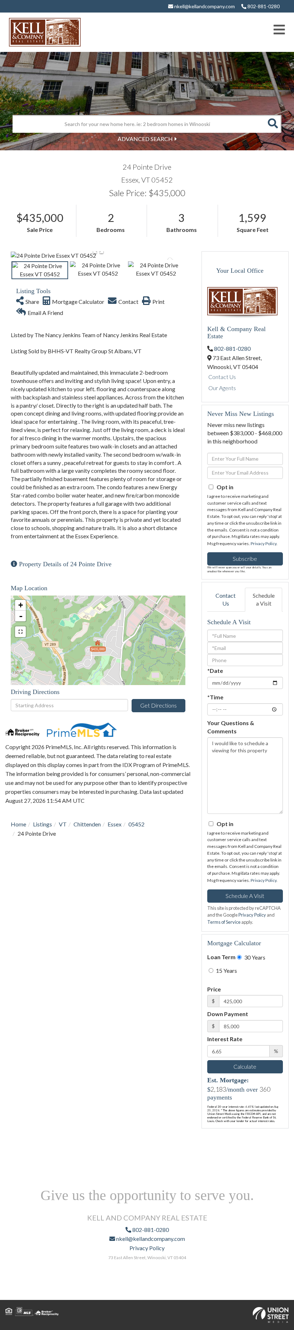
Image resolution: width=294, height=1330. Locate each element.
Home (18, 824)
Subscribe (245, 558)
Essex (115, 824)
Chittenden (87, 824)
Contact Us (222, 376)
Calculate (244, 1066)
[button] (272, 124)
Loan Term (221, 956)
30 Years (254, 957)
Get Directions (158, 705)
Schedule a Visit (264, 599)
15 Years (226, 970)
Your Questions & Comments (230, 726)
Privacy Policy (263, 543)
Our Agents (222, 387)
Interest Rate (224, 1038)
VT (63, 824)
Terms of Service (224, 922)
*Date (215, 670)
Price (214, 989)
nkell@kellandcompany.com (204, 6)
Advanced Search (145, 138)
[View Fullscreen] (20, 631)
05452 (136, 824)
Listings (42, 824)
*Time (215, 697)
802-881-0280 (263, 6)
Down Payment (227, 1013)
